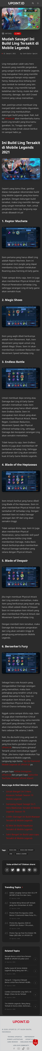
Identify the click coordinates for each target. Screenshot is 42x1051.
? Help (35, 1042)
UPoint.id (9, 118)
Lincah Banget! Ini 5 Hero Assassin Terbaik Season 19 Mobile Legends (19, 795)
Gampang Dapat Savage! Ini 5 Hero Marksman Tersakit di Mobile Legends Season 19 (23, 808)
